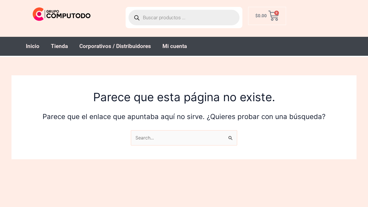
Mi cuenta (174, 46)
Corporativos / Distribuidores (115, 46)
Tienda (59, 46)
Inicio (32, 46)
